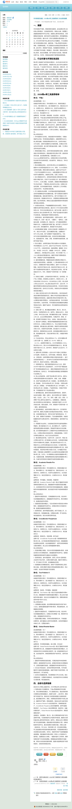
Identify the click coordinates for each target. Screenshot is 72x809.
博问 (25, 2)
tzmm (5, 6)
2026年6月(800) (7, 79)
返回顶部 (65, 790)
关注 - (45, 761)
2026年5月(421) (7, 81)
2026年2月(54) (6, 88)
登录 (56, 793)
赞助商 (35, 2)
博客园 (31, 8)
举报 (66, 786)
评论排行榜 (6, 129)
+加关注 (36, 764)
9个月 (8, 21)
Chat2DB (41, 2)
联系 (52, 8)
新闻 (21, 2)
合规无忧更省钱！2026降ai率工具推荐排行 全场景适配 (53, 781)
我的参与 (5, 63)
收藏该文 (52, 754)
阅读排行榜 (6, 98)
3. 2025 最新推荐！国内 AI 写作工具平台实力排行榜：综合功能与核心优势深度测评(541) (14, 112)
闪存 (30, 2)
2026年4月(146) (7, 83)
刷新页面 (59, 790)
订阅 (59, 8)
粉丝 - (41, 761)
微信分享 (60, 754)
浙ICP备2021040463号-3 (61, 806)
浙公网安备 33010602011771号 (44, 806)
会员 (12, 2)
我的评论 (5, 61)
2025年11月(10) (7, 94)
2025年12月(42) (7, 92)
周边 (17, 2)
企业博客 (9, 19)
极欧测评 (41, 759)
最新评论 (5, 66)
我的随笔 (5, 59)
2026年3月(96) (6, 85)
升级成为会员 (59, 774)
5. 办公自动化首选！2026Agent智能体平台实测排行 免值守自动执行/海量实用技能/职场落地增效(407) (15, 123)
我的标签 (5, 68)
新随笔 (45, 8)
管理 (67, 8)
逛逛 (61, 793)
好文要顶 (39, 754)
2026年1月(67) (6, 90)
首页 (38, 8)
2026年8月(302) (7, 74)
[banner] (5, 2)
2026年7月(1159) (7, 76)
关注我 (46, 754)
